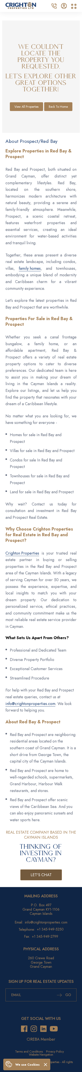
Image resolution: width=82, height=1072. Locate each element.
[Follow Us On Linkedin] (43, 1029)
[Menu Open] (74, 6)
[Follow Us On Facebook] (24, 1029)
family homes (30, 268)
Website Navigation (41, 1054)
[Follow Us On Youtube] (54, 1028)
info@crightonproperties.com (30, 704)
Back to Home (58, 106)
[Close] (45, 1064)
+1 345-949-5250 (50, 929)
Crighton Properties (22, 553)
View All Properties (26, 106)
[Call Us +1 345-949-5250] (54, 5)
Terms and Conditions (29, 1051)
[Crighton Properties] (20, 7)
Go (67, 994)
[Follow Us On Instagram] (34, 1029)
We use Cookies (27, 1064)
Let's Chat (41, 875)
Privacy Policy (55, 1051)
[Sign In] (64, 5)
